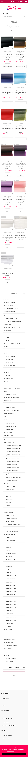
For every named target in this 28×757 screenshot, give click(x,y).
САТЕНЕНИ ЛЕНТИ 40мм (11, 614)
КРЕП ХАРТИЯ (9, 566)
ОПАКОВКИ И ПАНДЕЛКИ (9, 534)
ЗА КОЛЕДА (8, 502)
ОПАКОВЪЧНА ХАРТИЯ (10, 540)
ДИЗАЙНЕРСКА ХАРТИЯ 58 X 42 (12, 458)
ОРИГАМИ (6, 353)
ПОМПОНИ (6, 372)
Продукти (9, 25)
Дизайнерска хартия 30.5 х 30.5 (13, 477)
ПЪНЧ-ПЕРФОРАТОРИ (9, 378)
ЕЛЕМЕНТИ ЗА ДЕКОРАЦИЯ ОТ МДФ (12, 327)
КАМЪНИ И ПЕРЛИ (8, 331)
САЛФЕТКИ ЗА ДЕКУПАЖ (11, 318)
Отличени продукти (7, 738)
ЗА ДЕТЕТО (8, 496)
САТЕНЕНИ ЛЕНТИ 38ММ (11, 591)
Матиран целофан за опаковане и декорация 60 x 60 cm (7, 56)
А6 (6, 636)
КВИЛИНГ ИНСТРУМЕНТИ (11, 426)
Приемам (14, 754)
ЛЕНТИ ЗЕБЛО (9, 537)
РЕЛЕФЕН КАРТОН (10, 490)
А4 (6, 633)
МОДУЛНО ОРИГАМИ (10, 356)
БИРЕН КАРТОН (9, 493)
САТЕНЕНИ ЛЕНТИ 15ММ (11, 579)
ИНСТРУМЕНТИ (7, 655)
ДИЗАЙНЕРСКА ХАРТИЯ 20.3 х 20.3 (13, 474)
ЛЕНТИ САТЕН (9, 572)
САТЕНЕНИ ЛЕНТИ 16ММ (11, 582)
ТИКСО (7, 340)
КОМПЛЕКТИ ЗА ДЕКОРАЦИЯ (12, 531)
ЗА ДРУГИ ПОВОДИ (10, 499)
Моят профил (6, 698)
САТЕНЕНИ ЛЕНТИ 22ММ (11, 585)
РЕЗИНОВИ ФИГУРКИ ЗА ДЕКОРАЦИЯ (12, 388)
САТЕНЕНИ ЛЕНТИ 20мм (11, 607)
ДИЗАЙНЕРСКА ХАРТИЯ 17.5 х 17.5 (13, 470)
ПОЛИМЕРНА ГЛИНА (8, 642)
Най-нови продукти (7, 735)
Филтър (14, 675)
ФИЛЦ (5, 404)
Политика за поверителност (9, 725)
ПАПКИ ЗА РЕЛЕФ (8, 629)
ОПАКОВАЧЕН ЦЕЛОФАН (7, 51)
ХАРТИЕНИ (8, 375)
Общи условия (6, 722)
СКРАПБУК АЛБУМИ (10, 521)
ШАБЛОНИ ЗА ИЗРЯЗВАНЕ (9, 639)
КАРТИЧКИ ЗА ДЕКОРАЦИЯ (11, 518)
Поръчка (5, 702)
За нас (4, 715)
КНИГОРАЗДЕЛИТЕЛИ (8, 432)
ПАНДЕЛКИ (8, 547)
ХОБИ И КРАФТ (16, 25)
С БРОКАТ (8, 509)
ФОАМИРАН (8, 385)
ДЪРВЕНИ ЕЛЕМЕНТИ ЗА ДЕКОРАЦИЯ (12, 439)
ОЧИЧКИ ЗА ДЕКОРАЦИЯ (9, 366)
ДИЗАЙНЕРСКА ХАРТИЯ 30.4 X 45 (13, 448)
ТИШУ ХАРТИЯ (9, 556)
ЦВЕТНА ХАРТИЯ (9, 362)
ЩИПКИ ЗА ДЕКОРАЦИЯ (9, 413)
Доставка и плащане (8, 718)
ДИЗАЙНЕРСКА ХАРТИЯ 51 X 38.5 (13, 455)
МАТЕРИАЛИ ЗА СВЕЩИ (11, 394)
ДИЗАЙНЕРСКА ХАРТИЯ (9, 442)
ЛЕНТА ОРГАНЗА (9, 623)
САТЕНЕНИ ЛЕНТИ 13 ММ (11, 575)
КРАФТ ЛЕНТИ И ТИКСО (9, 334)
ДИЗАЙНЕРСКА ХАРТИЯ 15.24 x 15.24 (13, 467)
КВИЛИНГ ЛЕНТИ (9, 429)
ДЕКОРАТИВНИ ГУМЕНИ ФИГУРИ (11, 308)
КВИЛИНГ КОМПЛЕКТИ (10, 423)
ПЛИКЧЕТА (8, 550)
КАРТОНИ (6, 483)
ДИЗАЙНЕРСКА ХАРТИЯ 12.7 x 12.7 (13, 464)
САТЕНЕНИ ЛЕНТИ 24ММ (11, 588)
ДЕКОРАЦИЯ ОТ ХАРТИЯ (9, 311)
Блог (4, 705)
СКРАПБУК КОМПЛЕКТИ (9, 512)
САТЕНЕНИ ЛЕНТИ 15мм (11, 620)
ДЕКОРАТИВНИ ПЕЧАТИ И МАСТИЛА (11, 645)
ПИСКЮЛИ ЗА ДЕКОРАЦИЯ (9, 369)
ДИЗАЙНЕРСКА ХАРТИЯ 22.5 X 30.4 (13, 445)
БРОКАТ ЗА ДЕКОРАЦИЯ (9, 302)
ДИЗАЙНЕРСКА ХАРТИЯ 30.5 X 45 (13, 451)
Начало (3, 25)
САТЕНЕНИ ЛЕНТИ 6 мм (11, 598)
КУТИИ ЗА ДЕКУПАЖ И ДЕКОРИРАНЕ (14, 321)
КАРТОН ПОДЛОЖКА (10, 486)
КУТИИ (7, 569)
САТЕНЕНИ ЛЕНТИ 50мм (11, 617)
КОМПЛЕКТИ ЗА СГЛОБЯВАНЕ (12, 528)
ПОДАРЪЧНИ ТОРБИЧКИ (11, 553)
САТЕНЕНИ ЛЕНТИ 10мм (11, 601)
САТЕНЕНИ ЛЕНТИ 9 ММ (11, 595)
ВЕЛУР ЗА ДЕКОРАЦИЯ (9, 305)
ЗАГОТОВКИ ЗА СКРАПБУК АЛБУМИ (13, 525)
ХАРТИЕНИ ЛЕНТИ (9, 359)
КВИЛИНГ (6, 420)
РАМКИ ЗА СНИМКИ (10, 515)
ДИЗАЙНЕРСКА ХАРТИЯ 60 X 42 (12, 461)
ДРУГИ (5, 416)
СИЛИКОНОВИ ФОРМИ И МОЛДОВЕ (12, 397)
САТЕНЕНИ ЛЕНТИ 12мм (11, 604)
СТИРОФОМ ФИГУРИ (8, 436)
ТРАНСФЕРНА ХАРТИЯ (10, 560)
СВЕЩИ (5, 391)
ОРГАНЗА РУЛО (9, 626)
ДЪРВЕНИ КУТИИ (8, 324)
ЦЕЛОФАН (8, 563)
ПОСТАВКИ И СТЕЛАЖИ (11, 658)
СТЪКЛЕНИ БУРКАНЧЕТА (11, 652)
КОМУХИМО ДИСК (10, 661)
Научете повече (10, 751)
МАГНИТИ (6, 350)
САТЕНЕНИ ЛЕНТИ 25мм (11, 610)
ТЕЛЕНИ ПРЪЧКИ (7, 401)
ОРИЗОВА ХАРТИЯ (10, 544)
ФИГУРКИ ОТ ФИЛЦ (10, 407)
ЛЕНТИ (7, 337)
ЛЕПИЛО (6, 346)
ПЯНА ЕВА (6, 381)
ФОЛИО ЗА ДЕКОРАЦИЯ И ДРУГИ (11, 410)
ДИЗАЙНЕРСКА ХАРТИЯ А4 (11, 480)
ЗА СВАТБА (8, 505)
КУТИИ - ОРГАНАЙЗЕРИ (9, 649)
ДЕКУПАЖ (6, 315)
